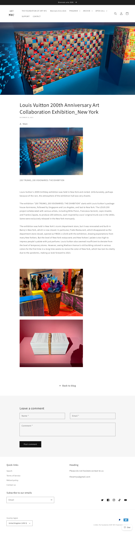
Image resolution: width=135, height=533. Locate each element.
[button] (115, 13)
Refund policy (12, 480)
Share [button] (25, 124)
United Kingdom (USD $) (18, 523)
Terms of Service (13, 475)
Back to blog (69, 385)
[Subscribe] (51, 500)
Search (9, 471)
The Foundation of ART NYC (107, 525)
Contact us (11, 485)
